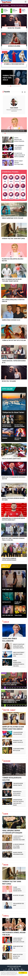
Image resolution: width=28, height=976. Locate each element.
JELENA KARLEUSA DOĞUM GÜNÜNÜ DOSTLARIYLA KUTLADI (18, 940)
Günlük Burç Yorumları (10, 172)
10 (25, 687)
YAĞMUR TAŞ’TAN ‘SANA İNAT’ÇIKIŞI (13, 238)
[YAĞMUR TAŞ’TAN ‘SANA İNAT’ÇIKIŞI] (14, 873)
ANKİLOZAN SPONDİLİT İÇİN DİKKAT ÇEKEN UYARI (18, 654)
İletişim (23, 970)
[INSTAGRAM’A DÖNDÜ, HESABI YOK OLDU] (14, 924)
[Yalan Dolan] (20, 609)
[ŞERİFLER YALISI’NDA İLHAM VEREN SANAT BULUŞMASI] (14, 718)
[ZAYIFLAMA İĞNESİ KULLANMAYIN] (14, 630)
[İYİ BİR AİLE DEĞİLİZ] (20, 596)
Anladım (22, 972)
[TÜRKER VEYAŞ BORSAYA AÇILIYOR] (14, 769)
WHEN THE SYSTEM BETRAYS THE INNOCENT (18, 956)
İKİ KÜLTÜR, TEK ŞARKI (9, 381)
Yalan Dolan (18, 615)
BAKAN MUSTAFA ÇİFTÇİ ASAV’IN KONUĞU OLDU (17, 793)
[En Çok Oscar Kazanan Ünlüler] (20, 419)
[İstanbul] (7, 432)
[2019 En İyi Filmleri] (20, 432)
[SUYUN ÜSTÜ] (7, 596)
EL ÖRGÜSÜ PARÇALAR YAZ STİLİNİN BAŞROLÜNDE (18, 846)
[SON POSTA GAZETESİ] (6, 2)
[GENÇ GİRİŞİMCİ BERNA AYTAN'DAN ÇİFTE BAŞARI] (14, 822)
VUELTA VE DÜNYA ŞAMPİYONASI (11, 458)
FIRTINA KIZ (7, 589)
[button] (22, 92)
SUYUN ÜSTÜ (6, 602)
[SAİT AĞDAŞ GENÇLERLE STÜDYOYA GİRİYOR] (14, 679)
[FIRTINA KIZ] (14, 578)
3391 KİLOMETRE (7, 615)
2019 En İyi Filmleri (18, 438)
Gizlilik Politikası (10, 970)
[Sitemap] (21, 969)
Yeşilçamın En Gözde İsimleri (6, 425)
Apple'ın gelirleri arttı (22, 5)
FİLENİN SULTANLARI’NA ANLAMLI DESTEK (17, 889)
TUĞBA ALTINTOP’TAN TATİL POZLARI (14, 340)
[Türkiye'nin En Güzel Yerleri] (14, 401)
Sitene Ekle (17, 970)
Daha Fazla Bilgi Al (19, 974)
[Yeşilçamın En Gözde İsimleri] (7, 419)
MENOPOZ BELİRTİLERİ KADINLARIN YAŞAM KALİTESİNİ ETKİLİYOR (18, 646)
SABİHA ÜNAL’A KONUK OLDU (11, 320)
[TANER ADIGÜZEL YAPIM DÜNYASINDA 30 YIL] (14, 697)
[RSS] (18, 969)
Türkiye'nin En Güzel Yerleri (13, 412)
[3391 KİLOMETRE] (7, 609)
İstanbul (4, 438)
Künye (4, 970)
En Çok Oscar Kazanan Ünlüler (20, 425)
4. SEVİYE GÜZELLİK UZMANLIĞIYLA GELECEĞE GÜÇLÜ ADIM (18, 838)
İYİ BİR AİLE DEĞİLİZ (18, 602)
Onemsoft (16, 967)
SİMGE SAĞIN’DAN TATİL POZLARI (12, 218)
